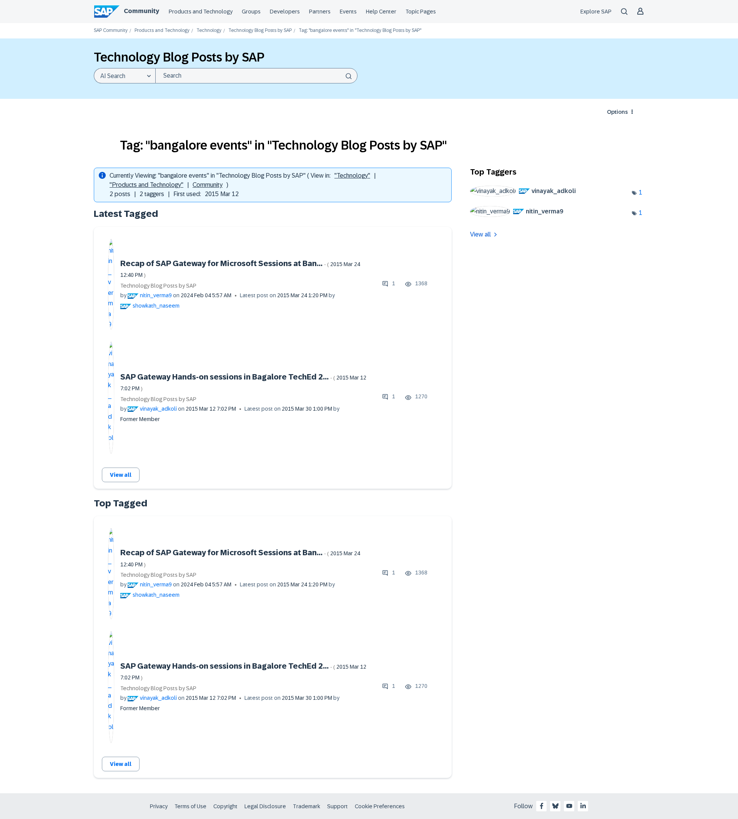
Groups (251, 11)
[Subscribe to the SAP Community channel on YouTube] (569, 806)
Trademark (306, 806)
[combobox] (256, 75)
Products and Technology (201, 11)
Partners (320, 11)
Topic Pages (421, 11)
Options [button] (617, 112)
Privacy (159, 806)
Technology (208, 30)
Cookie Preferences (380, 806)
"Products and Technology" (146, 184)
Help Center (381, 11)
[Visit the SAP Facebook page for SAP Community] (542, 806)
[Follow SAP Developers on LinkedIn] (583, 806)
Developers (285, 11)
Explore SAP (596, 11)
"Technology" (352, 175)
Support (337, 806)
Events (348, 11)
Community (141, 11)
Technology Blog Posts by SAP (260, 30)
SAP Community (111, 30)
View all (120, 475)
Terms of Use (190, 806)
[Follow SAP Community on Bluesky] (555, 806)
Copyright (225, 806)
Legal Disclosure (265, 806)
